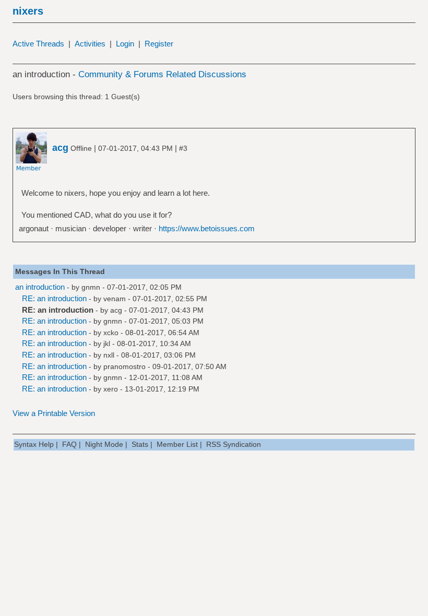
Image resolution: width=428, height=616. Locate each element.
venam (114, 298)
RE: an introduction (54, 298)
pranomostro (124, 366)
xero (110, 389)
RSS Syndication (233, 444)
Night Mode (104, 444)
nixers (28, 11)
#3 (183, 148)
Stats (140, 444)
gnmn (90, 287)
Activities (90, 43)
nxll (108, 355)
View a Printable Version (54, 413)
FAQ (69, 444)
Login (125, 43)
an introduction (40, 286)
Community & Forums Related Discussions (162, 74)
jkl (106, 343)
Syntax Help (34, 444)
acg (116, 310)
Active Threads (38, 43)
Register (159, 43)
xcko (110, 332)
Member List (177, 444)
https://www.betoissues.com (207, 228)
